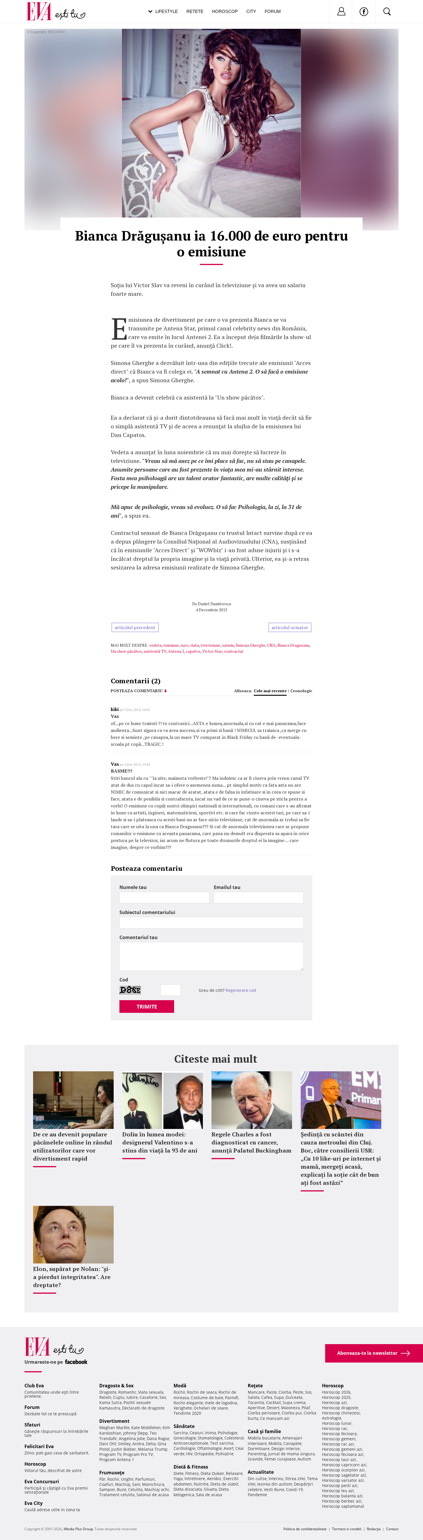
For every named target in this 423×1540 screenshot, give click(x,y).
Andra (138, 1443)
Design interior (285, 1448)
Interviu (275, 1478)
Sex (162, 1397)
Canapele (292, 1443)
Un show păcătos (126, 651)
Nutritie (201, 1484)
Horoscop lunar (337, 1423)
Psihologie (227, 1432)
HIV (189, 1453)
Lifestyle (166, 11)
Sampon (107, 1489)
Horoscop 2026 (336, 1392)
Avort (229, 1448)
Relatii (105, 1397)
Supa (279, 1397)
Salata (254, 1397)
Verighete (183, 1408)
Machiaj (122, 1484)
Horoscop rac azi (338, 1444)
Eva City (33, 1503)
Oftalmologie (209, 1448)
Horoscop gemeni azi (342, 1449)
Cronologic (301, 690)
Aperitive (256, 1407)
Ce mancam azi (274, 1418)
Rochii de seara (202, 1392)
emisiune (171, 645)
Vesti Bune (274, 1489)
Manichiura (153, 1484)
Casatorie (149, 1397)
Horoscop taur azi (339, 1459)
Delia (151, 1443)
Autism (304, 1459)
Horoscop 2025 (336, 1397)
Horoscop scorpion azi (343, 1470)
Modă (180, 1385)
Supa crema (294, 1402)
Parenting (257, 1453)
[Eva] (42, 6)
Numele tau (133, 887)
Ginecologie (185, 1438)
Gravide (255, 1459)
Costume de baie (207, 1397)
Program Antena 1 (116, 1459)
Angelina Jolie (132, 1438)
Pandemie (257, 1494)
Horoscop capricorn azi (344, 1464)
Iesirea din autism (274, 1484)
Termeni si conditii (346, 1528)
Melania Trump (152, 1449)
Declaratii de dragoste (143, 1408)
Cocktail (273, 1402)
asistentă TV (155, 651)
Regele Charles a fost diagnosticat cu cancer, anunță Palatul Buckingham (251, 1142)
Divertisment (114, 1421)
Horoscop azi (334, 1402)
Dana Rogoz (158, 1438)
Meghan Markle (114, 1427)
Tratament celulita (117, 1494)
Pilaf (306, 1407)
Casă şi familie (264, 1431)
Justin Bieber (123, 1449)
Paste (271, 1392)
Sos (308, 1392)
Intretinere (194, 1478)
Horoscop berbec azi (341, 1501)
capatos (193, 651)
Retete (194, 11)
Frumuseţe (111, 1472)
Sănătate (184, 1426)
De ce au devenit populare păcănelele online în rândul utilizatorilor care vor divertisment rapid (72, 1146)
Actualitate (261, 1472)
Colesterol (234, 1438)
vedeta (155, 645)
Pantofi (231, 1397)
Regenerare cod (241, 990)
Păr (102, 1479)
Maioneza (290, 1407)
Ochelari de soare (211, 1408)
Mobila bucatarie (264, 1438)
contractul (233, 651)
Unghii (127, 1479)
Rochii (113, 1479)
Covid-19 (294, 1489)
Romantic (127, 1392)
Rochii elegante (188, 1402)
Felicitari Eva (39, 1446)
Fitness (192, 1473)
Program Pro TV (138, 1454)
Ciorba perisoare (264, 1413)
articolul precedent (135, 627)
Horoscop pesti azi (339, 1485)
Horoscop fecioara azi (342, 1454)
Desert (273, 1407)
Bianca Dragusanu (293, 645)
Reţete (255, 1385)
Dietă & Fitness (191, 1467)
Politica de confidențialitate (305, 1528)
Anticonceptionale (191, 1443)
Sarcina (181, 1432)
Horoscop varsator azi (343, 1480)
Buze (121, 1489)
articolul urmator (290, 627)
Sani (136, 1484)
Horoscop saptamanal (343, 1506)
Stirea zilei (295, 1478)
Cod (123, 980)
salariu (228, 645)
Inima (210, 1432)
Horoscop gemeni (339, 1438)
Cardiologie (184, 1448)
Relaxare (234, 1473)
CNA (271, 645)
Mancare (256, 1392)
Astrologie (331, 1418)
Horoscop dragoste (340, 1407)
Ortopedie (204, 1453)
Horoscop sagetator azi (344, 1475)
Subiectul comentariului (147, 912)
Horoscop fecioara (339, 1433)
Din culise (257, 1478)
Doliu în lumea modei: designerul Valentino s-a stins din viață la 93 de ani (159, 1142)
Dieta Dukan (212, 1473)
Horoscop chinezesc (341, 1413)
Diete (179, 1473)
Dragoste (108, 1392)
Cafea (266, 1397)
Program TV (110, 1454)
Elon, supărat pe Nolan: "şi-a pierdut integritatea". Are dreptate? (71, 1277)
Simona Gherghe (250, 645)
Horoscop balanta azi (342, 1496)
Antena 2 (176, 651)
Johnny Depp (135, 1433)
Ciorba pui (292, 1413)
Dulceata (293, 1397)
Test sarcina (221, 1443)
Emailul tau (227, 887)
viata (194, 645)
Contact (392, 1528)
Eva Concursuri (41, 1481)
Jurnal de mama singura (291, 1453)
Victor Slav (212, 651)
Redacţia (374, 1528)
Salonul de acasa (152, 1494)
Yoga (178, 1478)
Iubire (132, 1397)
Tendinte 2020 (187, 1413)
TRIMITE (147, 1006)
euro (184, 645)
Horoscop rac (334, 1428)
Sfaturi (32, 1425)
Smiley (124, 1443)
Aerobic (214, 1478)
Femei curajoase (280, 1459)
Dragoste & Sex (116, 1385)
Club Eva (34, 1385)
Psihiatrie (225, 1453)
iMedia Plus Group (78, 1528)
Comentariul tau (138, 937)
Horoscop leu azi (338, 1490)
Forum (273, 11)
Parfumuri (145, 1479)
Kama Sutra (110, 1402)
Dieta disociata (188, 1489)
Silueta (210, 1489)
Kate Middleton (146, 1427)
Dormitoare (259, 1448)
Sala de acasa (209, 1494)
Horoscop (225, 11)
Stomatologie (210, 1438)
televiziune (210, 645)
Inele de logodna (221, 1402)
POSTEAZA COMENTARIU (137, 690)
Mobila (275, 1443)
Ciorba (285, 1392)
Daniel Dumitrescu (214, 603)
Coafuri (106, 1484)
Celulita (135, 1489)
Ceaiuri (196, 1432)
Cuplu (119, 1397)
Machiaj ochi (156, 1489)
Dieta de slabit (224, 1484)
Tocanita (256, 1402)
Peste (298, 1392)
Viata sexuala (150, 1392)
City (251, 11)
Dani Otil (107, 1443)
